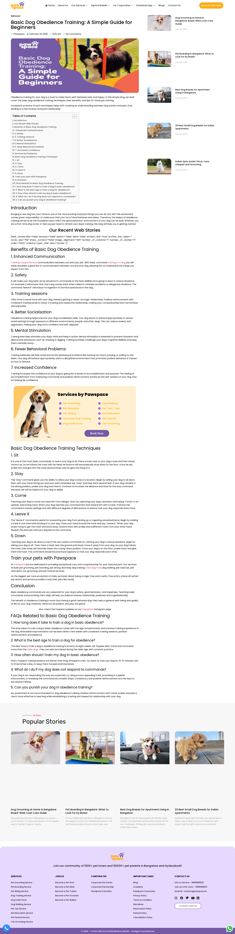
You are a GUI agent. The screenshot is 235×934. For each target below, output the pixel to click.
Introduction (20, 120)
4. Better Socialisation (26, 140)
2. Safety (19, 133)
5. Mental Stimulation (25, 143)
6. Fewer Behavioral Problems (29, 146)
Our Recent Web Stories (26, 123)
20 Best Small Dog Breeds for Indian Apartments (194, 80)
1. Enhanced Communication (29, 130)
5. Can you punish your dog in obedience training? (41, 199)
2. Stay (19, 163)
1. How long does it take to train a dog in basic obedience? (45, 186)
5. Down (19, 173)
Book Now (96, 433)
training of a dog (116, 262)
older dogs (32, 649)
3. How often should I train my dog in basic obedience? (44, 193)
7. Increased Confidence (27, 150)
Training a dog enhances (24, 262)
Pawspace (87, 609)
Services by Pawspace (26, 153)
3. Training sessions (25, 137)
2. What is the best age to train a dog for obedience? (43, 189)
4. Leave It (20, 170)
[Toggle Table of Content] (73, 116)
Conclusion (21, 180)
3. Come (19, 166)
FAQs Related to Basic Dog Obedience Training (39, 183)
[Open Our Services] (87, 5)
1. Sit (17, 160)
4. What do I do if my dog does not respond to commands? (46, 196)
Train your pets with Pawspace (30, 176)
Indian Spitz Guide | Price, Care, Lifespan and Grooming (192, 100)
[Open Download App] (154, 5)
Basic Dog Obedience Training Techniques (36, 156)
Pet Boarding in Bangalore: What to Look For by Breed (194, 40)
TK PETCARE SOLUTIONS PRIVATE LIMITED (110, 898)
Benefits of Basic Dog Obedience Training (35, 127)
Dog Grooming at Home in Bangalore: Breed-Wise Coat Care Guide (194, 20)
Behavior (16, 16)
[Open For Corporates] (132, 5)
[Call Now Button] (6, 928)
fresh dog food (93, 567)
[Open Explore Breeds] (109, 5)
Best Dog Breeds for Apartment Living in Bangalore (192, 60)
